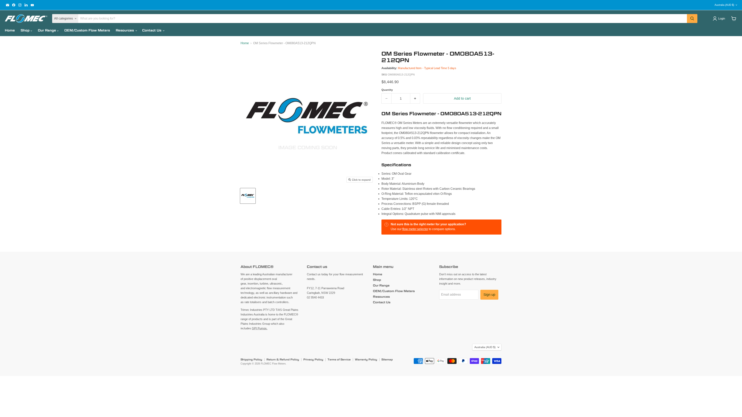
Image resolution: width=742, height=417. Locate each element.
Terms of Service (339, 359)
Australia (724, 4)
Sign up (489, 295)
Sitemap (387, 359)
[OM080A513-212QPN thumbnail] (247, 195)
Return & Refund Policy (282, 359)
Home (10, 30)
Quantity (387, 89)
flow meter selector (415, 229)
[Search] (692, 18)
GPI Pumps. (259, 328)
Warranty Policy (366, 359)
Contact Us (152, 30)
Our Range (47, 30)
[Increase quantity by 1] (415, 98)
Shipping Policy (251, 359)
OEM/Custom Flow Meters (87, 30)
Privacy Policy (313, 359)
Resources (125, 30)
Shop (26, 30)
